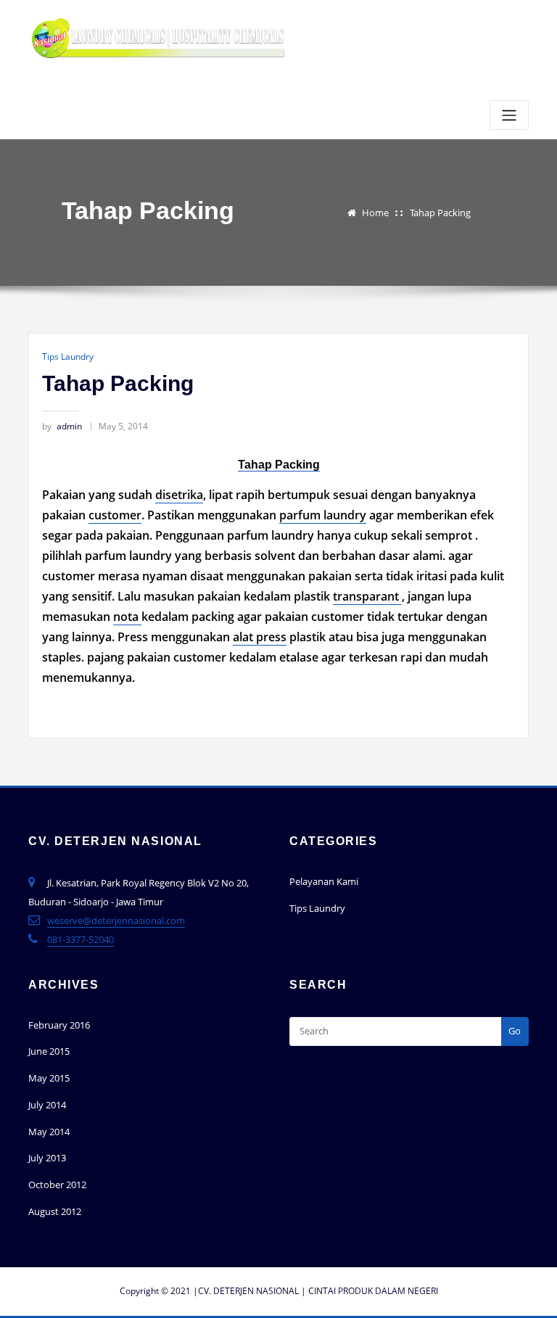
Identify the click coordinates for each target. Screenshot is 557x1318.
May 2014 (49, 1131)
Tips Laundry (68, 356)
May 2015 (49, 1077)
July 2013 (47, 1157)
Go (514, 1030)
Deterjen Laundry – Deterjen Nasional (165, 72)
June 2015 (49, 1051)
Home (375, 212)
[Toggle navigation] (509, 115)
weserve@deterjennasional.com (116, 920)
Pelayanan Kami (323, 881)
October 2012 (57, 1184)
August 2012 (54, 1211)
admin (62, 426)
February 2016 (59, 1024)
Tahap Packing (440, 212)
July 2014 (47, 1104)
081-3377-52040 (80, 939)
